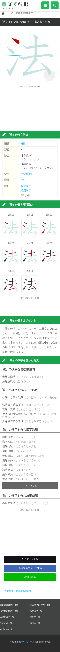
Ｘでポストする (30, 559)
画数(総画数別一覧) (9, 605)
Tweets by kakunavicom (17, 590)
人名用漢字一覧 (7, 617)
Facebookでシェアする (30, 568)
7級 (23, 179)
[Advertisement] (30, 108)
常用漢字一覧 (36, 611)
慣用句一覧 (35, 617)
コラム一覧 (35, 623)
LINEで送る (30, 576)
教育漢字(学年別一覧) (40, 605)
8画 (23, 143)
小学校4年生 (28, 173)
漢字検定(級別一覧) (9, 611)
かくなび (26, 642)
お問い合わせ (6, 629)
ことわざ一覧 (6, 623)
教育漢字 (26, 185)
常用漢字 (26, 190)
